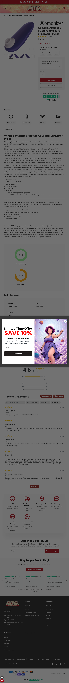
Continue (18, 354)
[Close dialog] (65, 321)
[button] (2, 677)
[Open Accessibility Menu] (2, 681)
